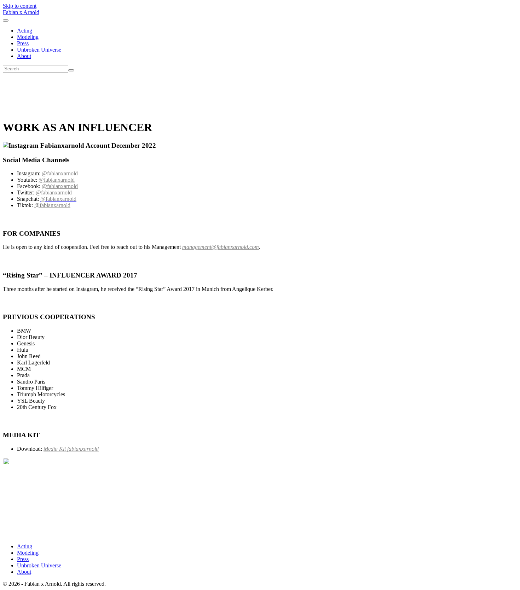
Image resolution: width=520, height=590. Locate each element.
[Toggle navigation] (5, 20)
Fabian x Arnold (21, 12)
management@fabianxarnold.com (220, 247)
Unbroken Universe (39, 50)
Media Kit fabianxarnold (71, 449)
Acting (24, 31)
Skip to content (19, 6)
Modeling (28, 37)
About (24, 56)
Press (23, 43)
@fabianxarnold (60, 173)
